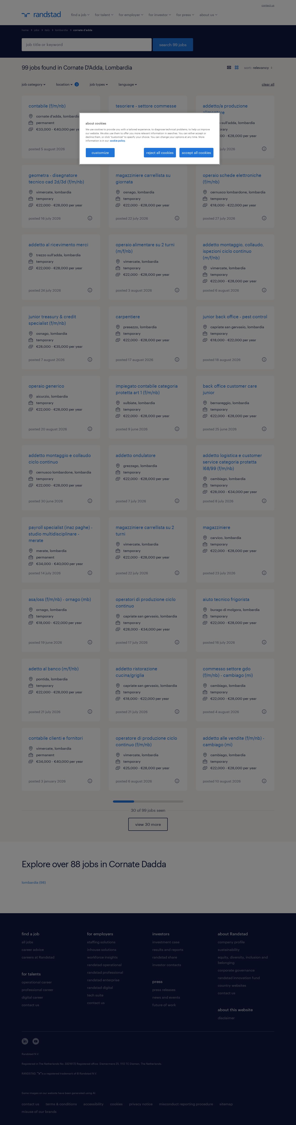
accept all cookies (196, 152)
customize (100, 152)
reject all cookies (160, 152)
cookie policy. (117, 140)
